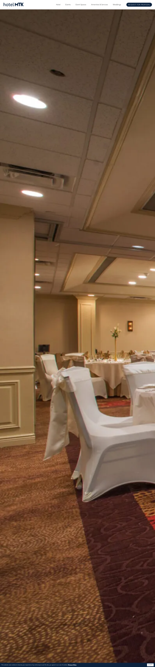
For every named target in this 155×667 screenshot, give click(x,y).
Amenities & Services (99, 4)
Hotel (58, 4)
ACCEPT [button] (150, 665)
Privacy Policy (72, 665)
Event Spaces (81, 4)
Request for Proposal (139, 4)
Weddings (117, 4)
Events (68, 4)
